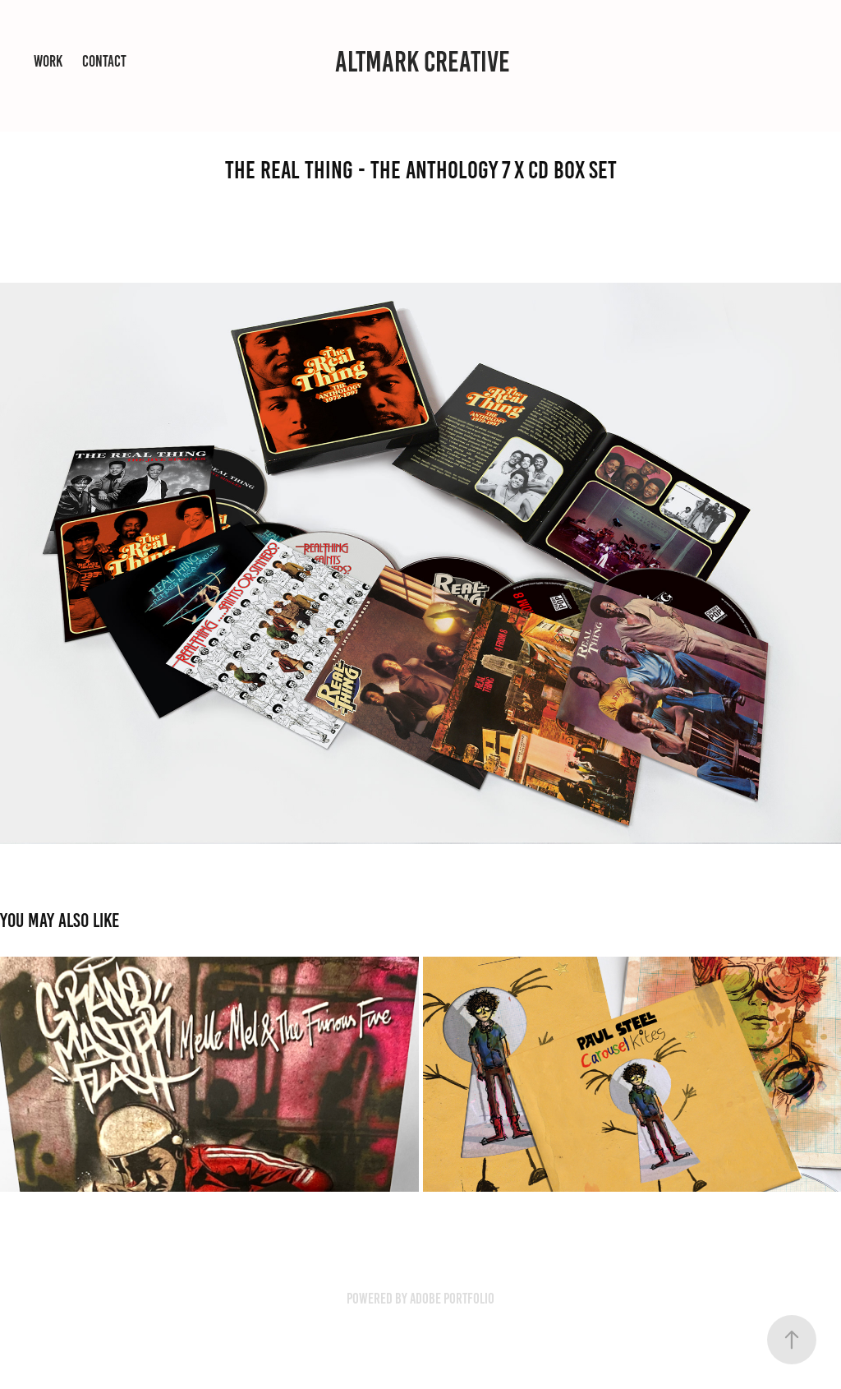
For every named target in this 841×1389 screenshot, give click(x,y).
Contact (104, 61)
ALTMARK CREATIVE (422, 61)
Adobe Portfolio (452, 1298)
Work (48, 61)
